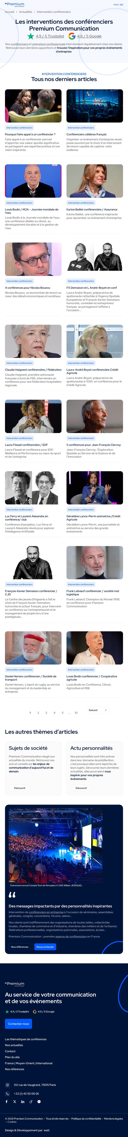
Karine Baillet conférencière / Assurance (91, 209)
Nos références (19, 947)
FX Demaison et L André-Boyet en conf (91, 287)
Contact (10, 1051)
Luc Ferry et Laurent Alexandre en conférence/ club (26, 517)
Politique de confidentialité (86, 1118)
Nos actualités (14, 1045)
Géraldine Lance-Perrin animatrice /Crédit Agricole (93, 517)
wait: (47, 1130)
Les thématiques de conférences (25, 1039)
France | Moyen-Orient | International (28, 1063)
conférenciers (20, 44)
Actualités (25, 12)
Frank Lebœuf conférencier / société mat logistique (92, 592)
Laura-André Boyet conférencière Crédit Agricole (92, 371)
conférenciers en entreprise (46, 912)
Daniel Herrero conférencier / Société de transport (30, 677)
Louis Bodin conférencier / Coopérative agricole (91, 677)
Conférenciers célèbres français (86, 134)
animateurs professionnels (48, 44)
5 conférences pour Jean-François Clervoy (93, 445)
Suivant (93, 710)
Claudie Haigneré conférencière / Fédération (33, 369)
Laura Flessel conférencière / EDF (26, 445)
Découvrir (19, 788)
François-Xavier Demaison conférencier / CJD (31, 592)
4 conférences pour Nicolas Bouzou (27, 287)
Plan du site (12, 1057)
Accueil (9, 12)
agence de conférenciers (71, 936)
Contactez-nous (18, 1024)
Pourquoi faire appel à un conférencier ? (30, 134)
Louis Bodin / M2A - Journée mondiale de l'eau (31, 211)
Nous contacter (45, 947)
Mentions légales (113, 1118)
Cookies (11, 1121)
